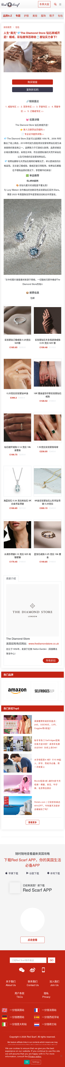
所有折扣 (51, 660)
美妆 (34, 15)
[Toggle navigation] (60, 4)
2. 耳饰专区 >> (28, 106)
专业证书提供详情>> (34, 133)
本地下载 (55, 873)
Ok (27, 1062)
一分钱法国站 (48, 1010)
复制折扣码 (32, 89)
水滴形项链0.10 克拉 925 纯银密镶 (17, 556)
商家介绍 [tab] (11, 578)
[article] (17, 690)
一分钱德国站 (16, 1017)
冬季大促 (44, 4)
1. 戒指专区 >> (12, 106)
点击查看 (32, 940)
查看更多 (32, 822)
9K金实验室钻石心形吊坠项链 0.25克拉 (47, 502)
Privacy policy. (34, 1056)
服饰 (43, 15)
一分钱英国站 (16, 1010)
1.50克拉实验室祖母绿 (47, 446)
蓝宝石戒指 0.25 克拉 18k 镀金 (47, 556)
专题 (18, 15)
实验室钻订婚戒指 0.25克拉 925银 (18, 341)
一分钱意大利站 (18, 1024)
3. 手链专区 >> (43, 106)
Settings (35, 1062)
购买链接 (32, 82)
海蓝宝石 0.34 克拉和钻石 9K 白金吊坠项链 (17, 502)
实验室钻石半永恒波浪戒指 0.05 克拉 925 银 (47, 341)
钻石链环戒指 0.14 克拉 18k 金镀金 (17, 448)
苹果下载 (13, 873)
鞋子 (51, 15)
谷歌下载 (34, 873)
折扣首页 (7, 27)
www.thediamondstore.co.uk (44, 643)
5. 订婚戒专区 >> (36, 111)
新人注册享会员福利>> (34, 129)
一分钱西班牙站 (50, 1017)
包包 (60, 15)
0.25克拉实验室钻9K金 (17, 393)
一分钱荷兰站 (48, 1024)
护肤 (26, 15)
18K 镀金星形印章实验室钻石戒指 (47, 395)
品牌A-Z (7, 15)
